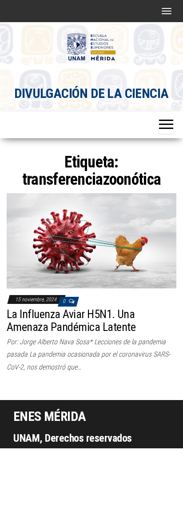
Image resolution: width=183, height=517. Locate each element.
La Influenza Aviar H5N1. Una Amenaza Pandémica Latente (71, 320)
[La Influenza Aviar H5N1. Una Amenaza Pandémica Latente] (91, 240)
